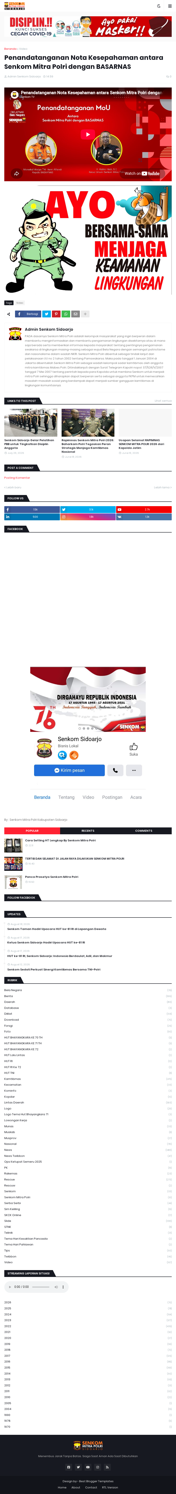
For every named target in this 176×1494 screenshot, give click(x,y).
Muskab (88, 1132)
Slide (88, 1221)
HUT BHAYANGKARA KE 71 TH (88, 1043)
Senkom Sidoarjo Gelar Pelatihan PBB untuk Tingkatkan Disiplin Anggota (29, 444)
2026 (88, 1302)
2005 (88, 1403)
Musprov (88, 1138)
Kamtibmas (88, 1079)
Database (88, 1008)
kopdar (88, 1097)
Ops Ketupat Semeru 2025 (88, 1162)
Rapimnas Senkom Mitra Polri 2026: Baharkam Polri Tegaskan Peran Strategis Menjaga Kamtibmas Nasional (88, 446)
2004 (88, 1409)
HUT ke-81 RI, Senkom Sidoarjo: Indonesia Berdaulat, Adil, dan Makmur (59, 956)
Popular (32, 831)
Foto (88, 1031)
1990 (88, 1415)
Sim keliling (88, 1209)
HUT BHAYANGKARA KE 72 (88, 1049)
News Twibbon (88, 1156)
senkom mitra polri (88, 1197)
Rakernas (88, 1173)
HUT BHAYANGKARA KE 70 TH (88, 1037)
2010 (88, 1397)
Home (62, 1487)
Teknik (88, 1233)
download (88, 1020)
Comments (143, 831)
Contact (91, 1487)
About (75, 1487)
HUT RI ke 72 (88, 1067)
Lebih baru (13, 487)
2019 (88, 1344)
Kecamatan (88, 1085)
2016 (88, 1362)
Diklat (88, 1014)
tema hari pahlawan (88, 1244)
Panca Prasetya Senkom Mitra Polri (51, 877)
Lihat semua (163, 401)
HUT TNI (88, 1073)
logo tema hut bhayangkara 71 (88, 1114)
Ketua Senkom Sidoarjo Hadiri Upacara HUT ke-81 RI (46, 943)
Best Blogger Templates (96, 1481)
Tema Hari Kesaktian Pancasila (88, 1239)
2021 (88, 1332)
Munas (88, 1126)
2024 (88, 1314)
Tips (88, 1250)
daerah (88, 1002)
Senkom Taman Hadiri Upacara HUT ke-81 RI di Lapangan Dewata (56, 929)
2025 (88, 1308)
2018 (88, 1350)
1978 (88, 1421)
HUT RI (88, 1061)
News (88, 1150)
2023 (88, 1320)
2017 (88, 1356)
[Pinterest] (56, 314)
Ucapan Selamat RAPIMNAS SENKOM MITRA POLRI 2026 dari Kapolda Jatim (141, 444)
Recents (88, 831)
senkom (88, 1191)
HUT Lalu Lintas (88, 1055)
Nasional (88, 1144)
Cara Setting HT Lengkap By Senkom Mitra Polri (60, 840)
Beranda (10, 49)
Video (23, 49)
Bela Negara (88, 990)
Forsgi (88, 1026)
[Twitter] (46, 314)
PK (88, 1168)
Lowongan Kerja (88, 1120)
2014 (88, 1374)
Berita (88, 996)
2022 (88, 1326)
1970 (88, 1427)
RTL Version (110, 1487)
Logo (88, 1108)
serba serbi (88, 1203)
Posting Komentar (17, 478)
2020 (88, 1338)
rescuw (88, 1185)
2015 (88, 1368)
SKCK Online (88, 1215)
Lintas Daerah (88, 1102)
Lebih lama (162, 487)
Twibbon (88, 1256)
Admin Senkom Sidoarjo (49, 329)
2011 (88, 1391)
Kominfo (88, 1091)
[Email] (75, 314)
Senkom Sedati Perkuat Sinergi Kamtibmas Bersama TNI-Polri (53, 970)
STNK (88, 1227)
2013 (88, 1379)
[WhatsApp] (66, 314)
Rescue (88, 1179)
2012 (88, 1385)
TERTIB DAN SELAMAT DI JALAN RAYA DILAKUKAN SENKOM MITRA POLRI (74, 859)
